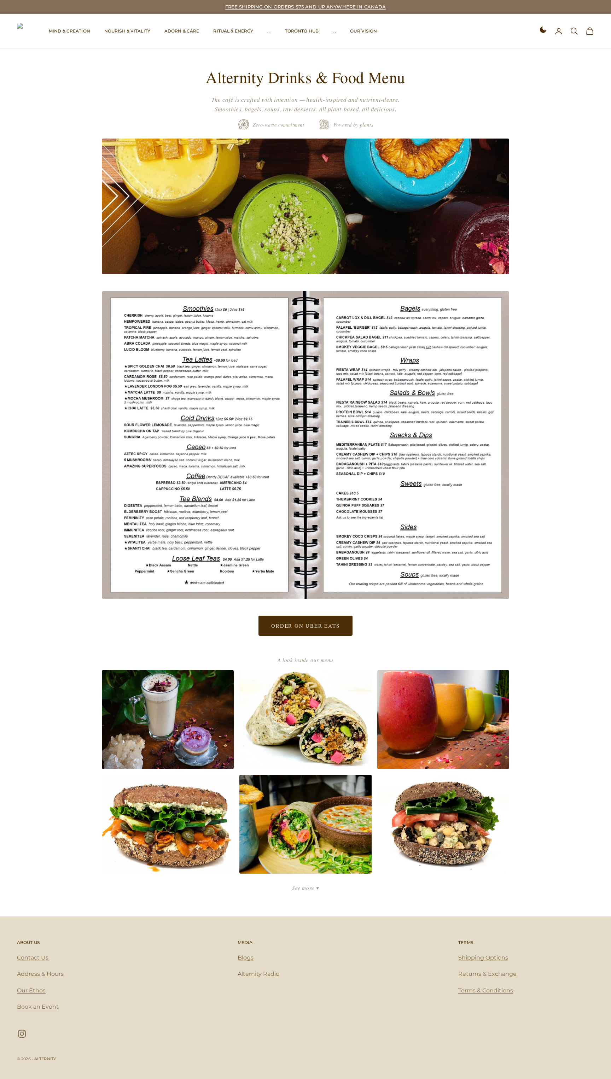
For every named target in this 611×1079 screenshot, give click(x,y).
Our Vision (363, 31)
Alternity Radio (258, 973)
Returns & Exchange (487, 973)
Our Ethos (31, 990)
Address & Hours (40, 973)
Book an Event (38, 1006)
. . (268, 31)
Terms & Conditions (485, 990)
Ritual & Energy (233, 31)
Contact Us (32, 957)
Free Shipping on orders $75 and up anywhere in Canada (305, 7)
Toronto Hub (302, 31)
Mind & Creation (69, 31)
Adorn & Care (181, 31)
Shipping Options (483, 957)
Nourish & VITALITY (127, 31)
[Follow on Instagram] (22, 1034)
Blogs (246, 957)
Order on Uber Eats (305, 625)
